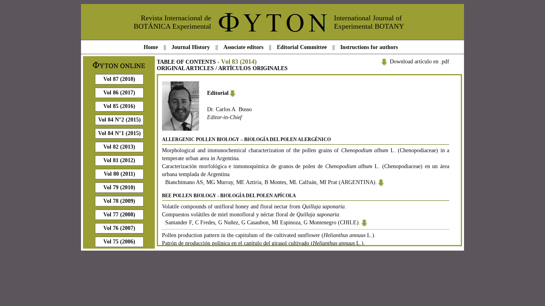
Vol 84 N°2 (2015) (119, 120)
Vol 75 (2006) (119, 242)
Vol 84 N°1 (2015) (119, 133)
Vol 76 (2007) (119, 228)
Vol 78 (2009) (119, 201)
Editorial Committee (302, 47)
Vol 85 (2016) (119, 106)
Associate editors (243, 47)
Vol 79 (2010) (119, 187)
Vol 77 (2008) (119, 215)
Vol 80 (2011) (119, 174)
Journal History (191, 47)
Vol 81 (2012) (119, 160)
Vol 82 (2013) (119, 147)
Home (151, 47)
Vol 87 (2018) (119, 79)
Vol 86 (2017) (119, 93)
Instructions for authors (369, 47)
